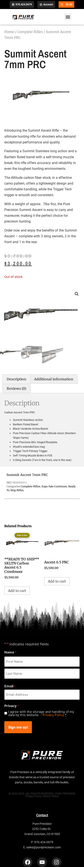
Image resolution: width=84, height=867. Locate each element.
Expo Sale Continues (54, 486)
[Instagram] (56, 862)
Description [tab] (16, 379)
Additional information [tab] (53, 379)
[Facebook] (28, 862)
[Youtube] (42, 862)
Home (9, 32)
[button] (68, 16)
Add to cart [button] (17, 591)
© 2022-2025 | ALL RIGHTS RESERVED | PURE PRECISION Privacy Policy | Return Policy (42, 795)
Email (10, 686)
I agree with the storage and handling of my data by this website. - (41, 713)
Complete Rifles (30, 32)
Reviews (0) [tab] (16, 388)
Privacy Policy (53, 715)
